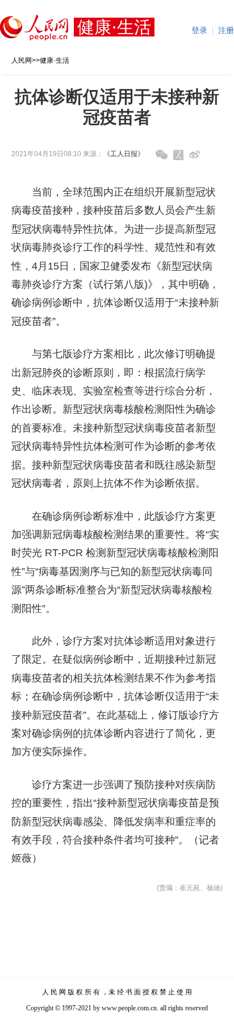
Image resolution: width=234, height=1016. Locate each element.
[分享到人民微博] (178, 155)
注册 (226, 30)
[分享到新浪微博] (194, 155)
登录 (199, 30)
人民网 (21, 60)
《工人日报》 (123, 154)
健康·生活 (54, 60)
